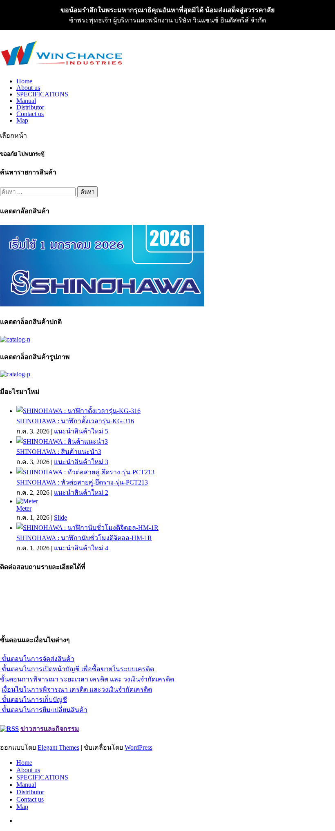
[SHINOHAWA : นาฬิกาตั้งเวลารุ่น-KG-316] (78, 410)
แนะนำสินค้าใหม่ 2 (81, 492)
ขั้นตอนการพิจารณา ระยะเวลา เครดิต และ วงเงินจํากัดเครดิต (87, 679)
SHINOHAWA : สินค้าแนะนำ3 (58, 451)
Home (24, 81)
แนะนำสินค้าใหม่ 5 (81, 431)
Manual (26, 100)
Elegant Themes (58, 747)
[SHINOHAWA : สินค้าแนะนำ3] (62, 441)
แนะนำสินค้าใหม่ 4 (81, 548)
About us (28, 87)
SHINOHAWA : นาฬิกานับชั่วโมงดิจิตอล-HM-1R (84, 537)
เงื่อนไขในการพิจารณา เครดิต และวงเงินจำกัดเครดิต (77, 689)
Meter (23, 508)
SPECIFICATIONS (42, 94)
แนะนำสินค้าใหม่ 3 (81, 461)
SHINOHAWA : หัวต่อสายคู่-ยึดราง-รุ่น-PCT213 (82, 482)
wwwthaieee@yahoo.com (33, 614)
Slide (60, 517)
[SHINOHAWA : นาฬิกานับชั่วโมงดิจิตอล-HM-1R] (87, 527)
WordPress (138, 747)
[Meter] (27, 501)
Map (22, 120)
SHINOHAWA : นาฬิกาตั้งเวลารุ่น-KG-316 (75, 421)
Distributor (30, 107)
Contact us (30, 113)
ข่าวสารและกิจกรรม (49, 728)
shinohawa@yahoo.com (31, 622)
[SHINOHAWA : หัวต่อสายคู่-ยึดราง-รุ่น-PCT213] (85, 472)
